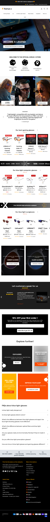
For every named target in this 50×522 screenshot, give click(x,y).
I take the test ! (25, 275)
